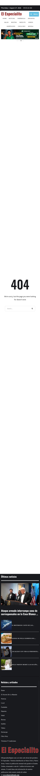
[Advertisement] (20, 559)
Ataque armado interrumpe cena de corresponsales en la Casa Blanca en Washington (20, 614)
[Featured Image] (20, 594)
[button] (2, 33)
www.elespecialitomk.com (11, 775)
